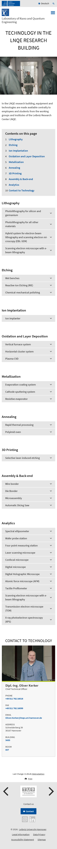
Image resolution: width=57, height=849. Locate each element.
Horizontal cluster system (19, 351)
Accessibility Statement (22, 839)
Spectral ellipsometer (17, 531)
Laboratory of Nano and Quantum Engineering (23, 20)
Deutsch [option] (45, 3)
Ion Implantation (18, 150)
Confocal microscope (16, 559)
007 (7, 749)
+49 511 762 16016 (14, 698)
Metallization (16, 162)
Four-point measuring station (21, 545)
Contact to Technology (21, 190)
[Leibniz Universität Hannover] (11, 3)
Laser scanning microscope (20, 552)
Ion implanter (12, 318)
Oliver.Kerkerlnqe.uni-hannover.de (23, 717)
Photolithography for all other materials (21, 224)
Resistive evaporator (16, 399)
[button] (6, 791)
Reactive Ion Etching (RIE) (19, 285)
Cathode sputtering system (20, 391)
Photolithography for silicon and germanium (23, 213)
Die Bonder (11, 491)
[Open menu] (53, 13)
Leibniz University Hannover (32, 829)
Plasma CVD (11, 358)
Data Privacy (39, 834)
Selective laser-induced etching (22, 458)
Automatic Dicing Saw (17, 505)
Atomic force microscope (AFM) (22, 581)
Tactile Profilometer (16, 588)
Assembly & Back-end (21, 179)
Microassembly (13, 498)
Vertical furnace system (18, 344)
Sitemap (42, 839)
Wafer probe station (16, 538)
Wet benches (12, 278)
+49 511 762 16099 (14, 708)
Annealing (14, 167)
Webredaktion (38, 774)
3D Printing (15, 173)
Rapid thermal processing (19, 424)
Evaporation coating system (20, 384)
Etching (13, 145)
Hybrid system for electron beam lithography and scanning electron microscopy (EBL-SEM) (26, 237)
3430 (7, 740)
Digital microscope (15, 567)
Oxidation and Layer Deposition (27, 156)
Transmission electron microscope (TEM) (24, 608)
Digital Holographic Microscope (22, 574)
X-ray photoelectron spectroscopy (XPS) (24, 619)
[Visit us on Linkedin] (32, 819)
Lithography (16, 139)
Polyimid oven (13, 432)
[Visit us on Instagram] (25, 819)
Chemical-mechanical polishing (22, 292)
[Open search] (54, 3)
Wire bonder (12, 483)
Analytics (14, 184)
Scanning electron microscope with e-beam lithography (26, 250)
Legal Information (21, 834)
